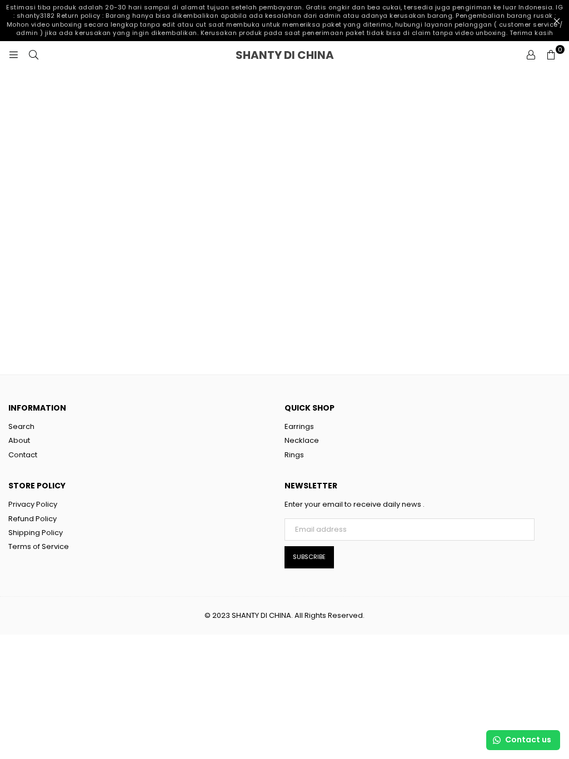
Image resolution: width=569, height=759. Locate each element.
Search (21, 426)
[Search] (33, 55)
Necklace (301, 440)
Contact (22, 455)
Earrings (299, 426)
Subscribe (309, 556)
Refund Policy (32, 518)
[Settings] (531, 55)
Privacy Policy (32, 504)
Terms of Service (38, 546)
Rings (294, 455)
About (19, 440)
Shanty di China (308, 55)
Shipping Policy (35, 532)
